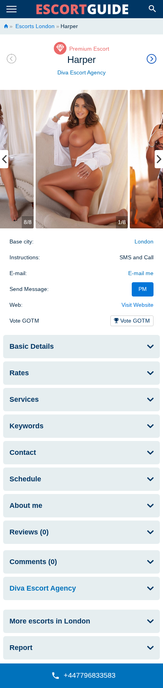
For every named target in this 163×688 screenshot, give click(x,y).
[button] (81, 675)
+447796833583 (90, 675)
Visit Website (137, 305)
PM (142, 289)
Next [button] (159, 159)
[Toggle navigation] (11, 9)
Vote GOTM (134, 320)
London (144, 241)
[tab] (81, 346)
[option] (82, 159)
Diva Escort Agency (81, 72)
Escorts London (34, 26)
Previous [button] (4, 159)
